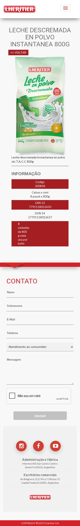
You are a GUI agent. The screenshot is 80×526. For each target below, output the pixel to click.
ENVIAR (40, 416)
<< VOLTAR (18, 52)
